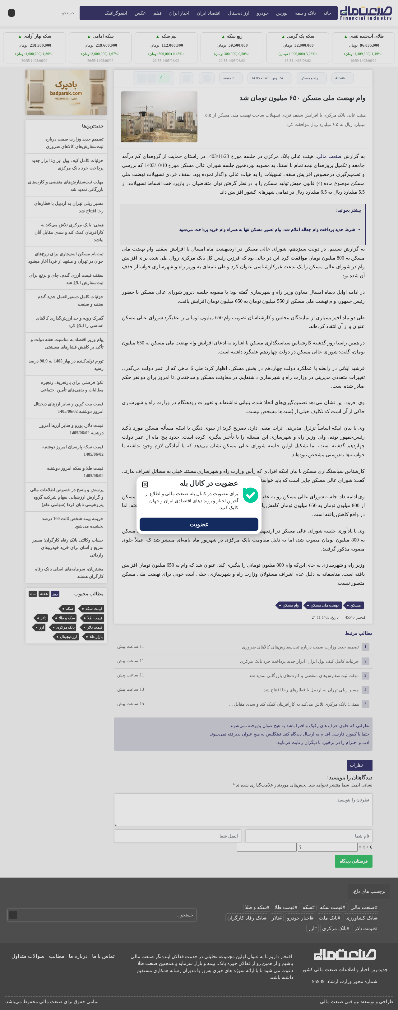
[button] (145, 484)
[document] (199, 505)
